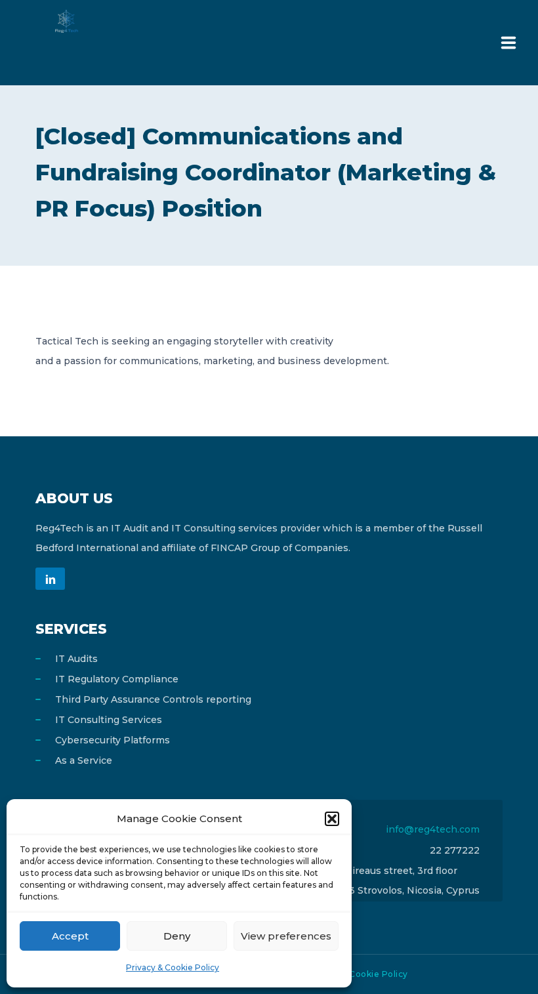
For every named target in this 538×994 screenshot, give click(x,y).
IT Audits (76, 659)
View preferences (286, 936)
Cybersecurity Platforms (112, 740)
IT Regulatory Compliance (116, 679)
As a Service (83, 760)
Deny (176, 936)
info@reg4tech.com (433, 829)
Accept (70, 936)
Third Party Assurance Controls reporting (153, 699)
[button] (332, 818)
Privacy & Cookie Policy (172, 967)
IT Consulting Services (108, 720)
